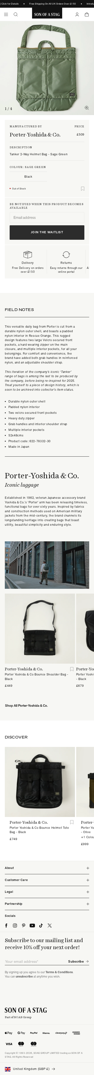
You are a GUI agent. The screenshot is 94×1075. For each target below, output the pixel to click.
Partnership (13, 904)
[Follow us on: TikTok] (41, 925)
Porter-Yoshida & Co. (35, 134)
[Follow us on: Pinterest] (23, 925)
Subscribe (76, 961)
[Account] (77, 14)
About (9, 868)
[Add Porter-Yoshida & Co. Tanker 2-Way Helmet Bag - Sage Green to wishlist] (82, 188)
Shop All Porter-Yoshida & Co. (26, 705)
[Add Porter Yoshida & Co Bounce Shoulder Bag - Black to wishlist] (72, 669)
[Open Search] (15, 14)
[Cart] (87, 14)
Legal (9, 892)
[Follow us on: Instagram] (15, 925)
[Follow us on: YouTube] (32, 925)
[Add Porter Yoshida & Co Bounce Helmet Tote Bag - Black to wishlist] (72, 822)
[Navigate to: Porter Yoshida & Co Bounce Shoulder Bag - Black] (40, 629)
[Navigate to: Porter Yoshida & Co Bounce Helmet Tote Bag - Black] (40, 782)
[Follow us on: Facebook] (6, 925)
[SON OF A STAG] (47, 14)
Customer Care (16, 880)
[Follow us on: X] (49, 925)
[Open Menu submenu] (6, 14)
